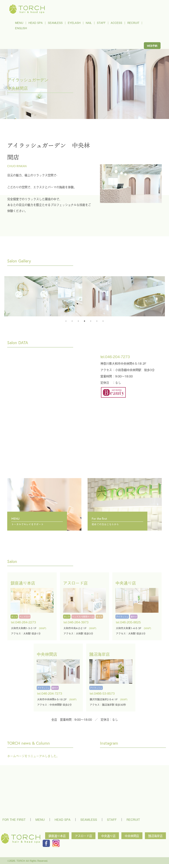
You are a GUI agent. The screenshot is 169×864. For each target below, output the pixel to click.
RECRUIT (133, 23)
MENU (19, 23)
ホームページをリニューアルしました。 (33, 756)
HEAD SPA (35, 23)
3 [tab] (78, 321)
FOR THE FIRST (14, 819)
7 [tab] (103, 321)
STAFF (101, 23)
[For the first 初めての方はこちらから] (125, 487)
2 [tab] (72, 321)
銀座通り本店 (57, 836)
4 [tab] (84, 321)
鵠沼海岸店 (155, 836)
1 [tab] (66, 321)
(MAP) (42, 628)
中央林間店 (132, 836)
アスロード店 (83, 836)
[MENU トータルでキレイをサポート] (44, 487)
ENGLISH (21, 28)
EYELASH (74, 23)
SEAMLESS (55, 23)
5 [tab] (91, 321)
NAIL (89, 23)
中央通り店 (108, 836)
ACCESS (116, 23)
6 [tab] (97, 321)
